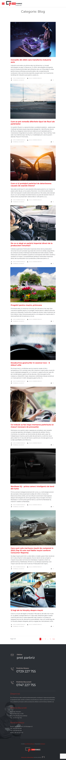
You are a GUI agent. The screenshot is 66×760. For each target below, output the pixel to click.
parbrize (15, 80)
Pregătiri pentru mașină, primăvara (26, 305)
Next (54, 639)
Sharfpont (42, 744)
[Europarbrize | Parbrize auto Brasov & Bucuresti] (14, 3)
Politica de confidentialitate (27, 757)
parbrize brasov (37, 78)
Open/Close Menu (3, 3)
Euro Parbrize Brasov (19, 78)
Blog (30, 78)
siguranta (21, 80)
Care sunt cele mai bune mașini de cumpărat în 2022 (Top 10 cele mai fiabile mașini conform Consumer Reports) (32, 550)
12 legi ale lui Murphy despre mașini (27, 610)
